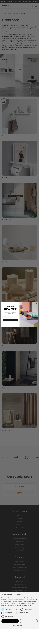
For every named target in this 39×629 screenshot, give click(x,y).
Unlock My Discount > (10, 319)
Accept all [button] (10, 621)
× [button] (37, 594)
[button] (19, 626)
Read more (27, 605)
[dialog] (19, 610)
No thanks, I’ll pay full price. (10, 323)
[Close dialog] (36, 303)
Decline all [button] (28, 621)
